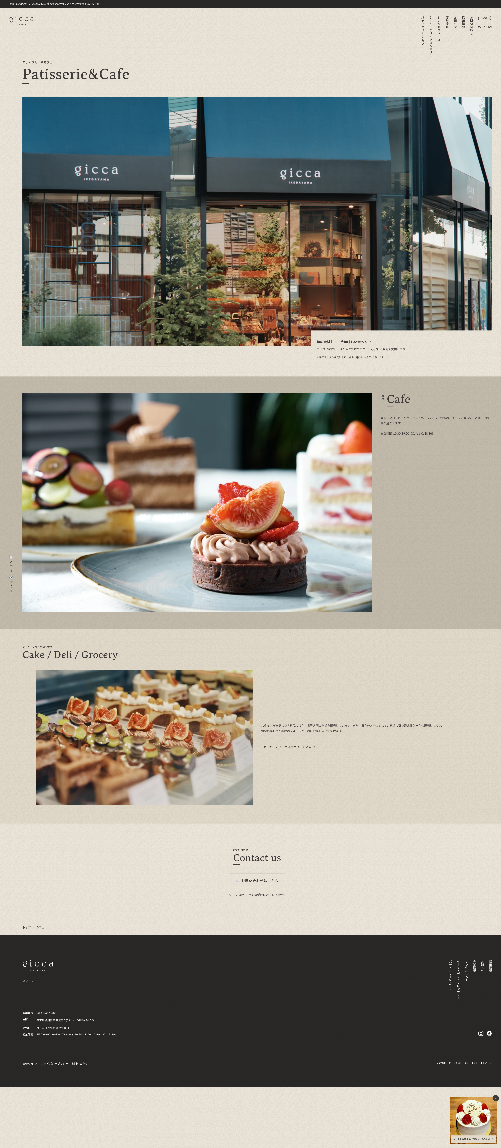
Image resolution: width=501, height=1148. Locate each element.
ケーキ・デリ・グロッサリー (430, 36)
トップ (26, 927)
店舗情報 (447, 22)
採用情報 (463, 22)
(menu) (485, 18)
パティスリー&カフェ (422, 32)
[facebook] (489, 1033)
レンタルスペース (439, 28)
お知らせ (455, 22)
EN (490, 26)
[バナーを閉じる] (496, 1098)
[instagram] (480, 1033)
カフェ (40, 927)
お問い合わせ (471, 25)
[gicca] (21, 20)
